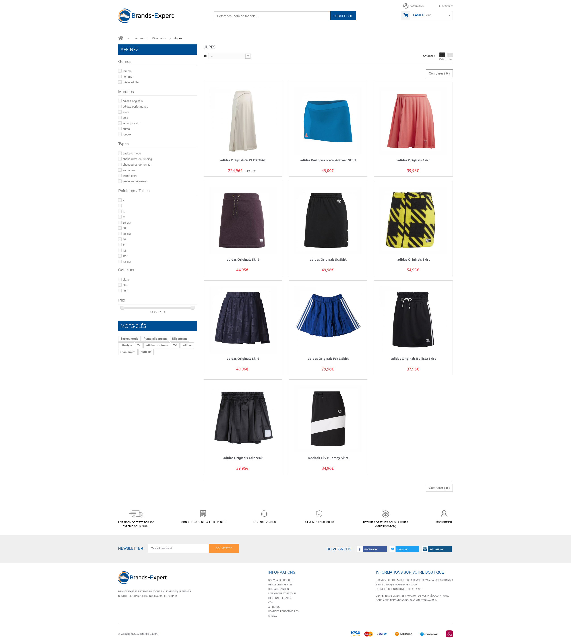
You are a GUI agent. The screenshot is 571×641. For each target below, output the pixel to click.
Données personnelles (283, 611)
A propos (274, 606)
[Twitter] (404, 549)
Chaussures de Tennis (136, 164)
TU (124, 211)
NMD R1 (146, 352)
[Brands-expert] (146, 16)
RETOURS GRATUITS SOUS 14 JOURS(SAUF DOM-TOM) (385, 524)
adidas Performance (135, 106)
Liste (450, 59)
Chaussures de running (137, 159)
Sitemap (273, 615)
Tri (205, 56)
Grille (442, 59)
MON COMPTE (444, 522)
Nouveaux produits (280, 580)
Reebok (127, 134)
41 (124, 245)
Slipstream (179, 338)
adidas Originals (133, 101)
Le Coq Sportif (131, 123)
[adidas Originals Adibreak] (243, 418)
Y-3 (175, 345)
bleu (125, 285)
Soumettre (224, 548)
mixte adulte (131, 82)
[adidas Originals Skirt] (413, 121)
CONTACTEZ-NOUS (264, 522)
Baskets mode (132, 153)
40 (124, 239)
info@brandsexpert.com (401, 584)
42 (124, 250)
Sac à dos (129, 170)
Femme (127, 71)
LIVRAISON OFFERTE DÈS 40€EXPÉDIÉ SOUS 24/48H (136, 524)
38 (124, 228)
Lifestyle (126, 345)
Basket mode (129, 338)
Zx (139, 345)
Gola (125, 117)
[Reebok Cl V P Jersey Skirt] (328, 418)
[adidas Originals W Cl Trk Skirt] (243, 121)
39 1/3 (127, 233)
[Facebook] (372, 549)
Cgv (270, 602)
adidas (187, 345)
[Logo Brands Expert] (142, 579)
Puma (126, 129)
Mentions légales (280, 597)
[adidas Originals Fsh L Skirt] (328, 319)
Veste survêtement (135, 181)
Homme (127, 76)
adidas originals (157, 345)
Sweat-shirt (130, 175)
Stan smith (127, 352)
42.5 (125, 256)
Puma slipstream (155, 338)
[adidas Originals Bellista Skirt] (413, 319)
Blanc (126, 279)
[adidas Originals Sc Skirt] (328, 220)
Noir (125, 290)
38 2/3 (127, 222)
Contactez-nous (278, 589)
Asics (126, 112)
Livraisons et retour (282, 593)
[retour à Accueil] (120, 37)
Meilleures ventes (280, 584)
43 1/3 (127, 261)
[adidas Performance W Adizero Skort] (328, 121)
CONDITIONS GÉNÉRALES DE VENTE (203, 522)
